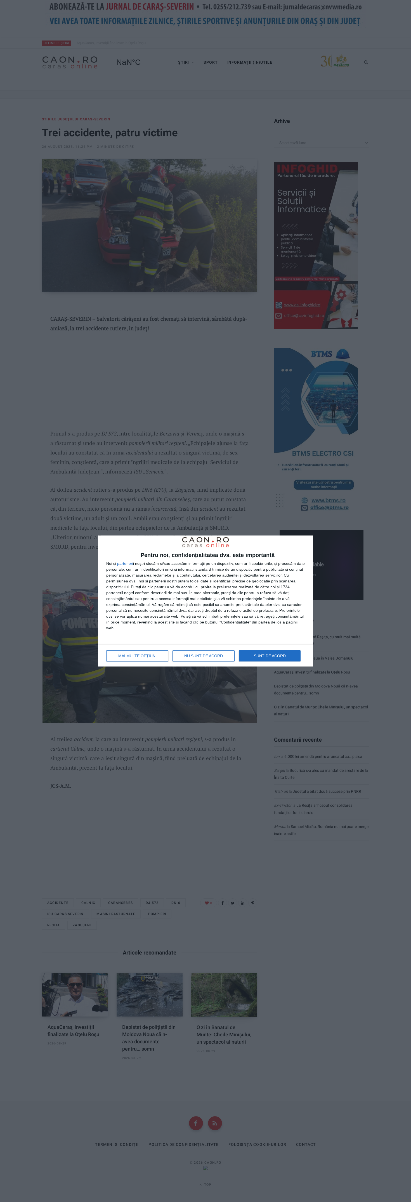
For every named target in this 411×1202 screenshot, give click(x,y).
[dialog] (205, 601)
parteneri (125, 563)
